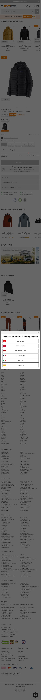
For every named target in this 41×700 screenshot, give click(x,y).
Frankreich (20, 355)
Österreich (20, 346)
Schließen (38, 332)
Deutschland (20, 351)
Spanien (20, 365)
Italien (20, 360)
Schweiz (20, 341)
